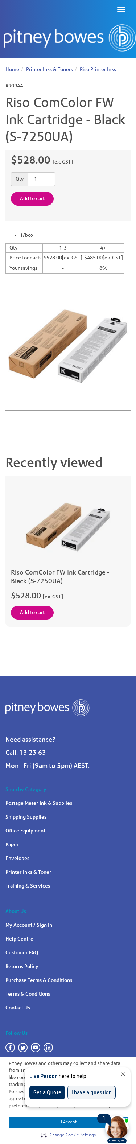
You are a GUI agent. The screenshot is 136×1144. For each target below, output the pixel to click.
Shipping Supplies (25, 817)
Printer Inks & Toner (28, 872)
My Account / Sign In (28, 925)
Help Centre (19, 939)
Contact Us (17, 1008)
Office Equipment (25, 831)
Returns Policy (21, 966)
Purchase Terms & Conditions (38, 980)
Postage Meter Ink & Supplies (38, 803)
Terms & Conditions (27, 994)
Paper (12, 844)
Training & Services (27, 886)
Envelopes (17, 858)
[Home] (70, 38)
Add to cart (32, 199)
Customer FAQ (21, 953)
